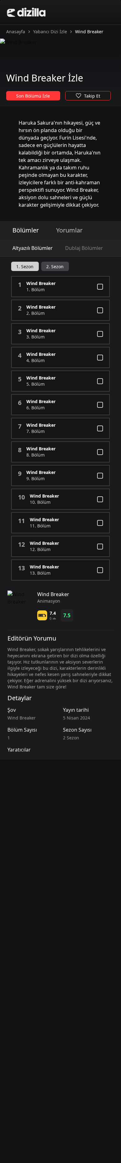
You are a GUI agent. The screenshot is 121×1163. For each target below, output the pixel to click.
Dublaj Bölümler (84, 248)
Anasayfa (15, 31)
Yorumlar (69, 230)
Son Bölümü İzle (33, 96)
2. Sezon (55, 266)
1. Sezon (25, 266)
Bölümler (25, 230)
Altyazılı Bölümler (32, 248)
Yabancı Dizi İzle (50, 31)
